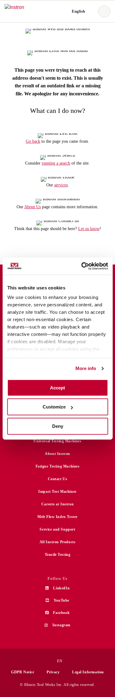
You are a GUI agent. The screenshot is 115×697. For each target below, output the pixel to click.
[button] (78, 11)
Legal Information (88, 672)
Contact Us (57, 479)
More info (85, 368)
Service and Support (57, 529)
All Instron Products (58, 542)
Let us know (89, 228)
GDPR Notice (22, 672)
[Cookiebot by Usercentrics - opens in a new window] (82, 266)
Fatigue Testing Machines (58, 466)
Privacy (53, 672)
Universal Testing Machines (57, 441)
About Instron (57, 454)
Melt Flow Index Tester (57, 517)
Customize (54, 406)
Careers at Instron (57, 504)
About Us (32, 207)
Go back (33, 141)
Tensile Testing (58, 554)
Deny (57, 426)
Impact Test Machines (57, 491)
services (61, 185)
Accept (57, 387)
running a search (56, 163)
